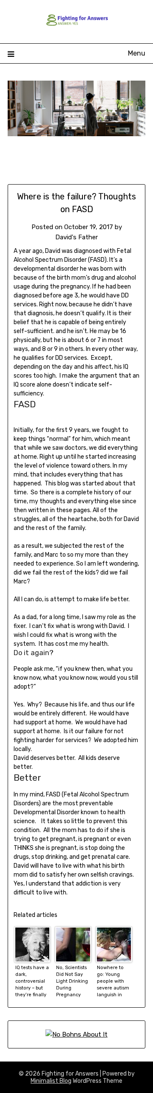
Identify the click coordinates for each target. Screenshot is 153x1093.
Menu (136, 53)
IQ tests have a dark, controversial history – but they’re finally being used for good (32, 981)
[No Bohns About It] (76, 1034)
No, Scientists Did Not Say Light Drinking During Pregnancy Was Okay (72, 981)
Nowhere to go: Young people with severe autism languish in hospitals (113, 981)
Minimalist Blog (51, 1081)
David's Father (76, 237)
